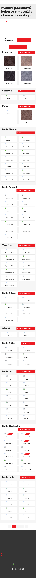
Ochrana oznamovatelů (9, 560)
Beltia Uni (7, 371)
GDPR (4, 557)
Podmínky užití (7, 551)
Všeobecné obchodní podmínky (11, 555)
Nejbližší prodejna (24, 39)
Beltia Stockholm (11, 426)
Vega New (7, 245)
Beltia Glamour (9, 129)
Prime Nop (7, 52)
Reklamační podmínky (9, 553)
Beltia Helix (8, 477)
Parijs (5, 106)
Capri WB (7, 91)
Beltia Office (8, 343)
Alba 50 (6, 328)
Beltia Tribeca (9, 293)
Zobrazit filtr (19, 46)
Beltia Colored (9, 187)
